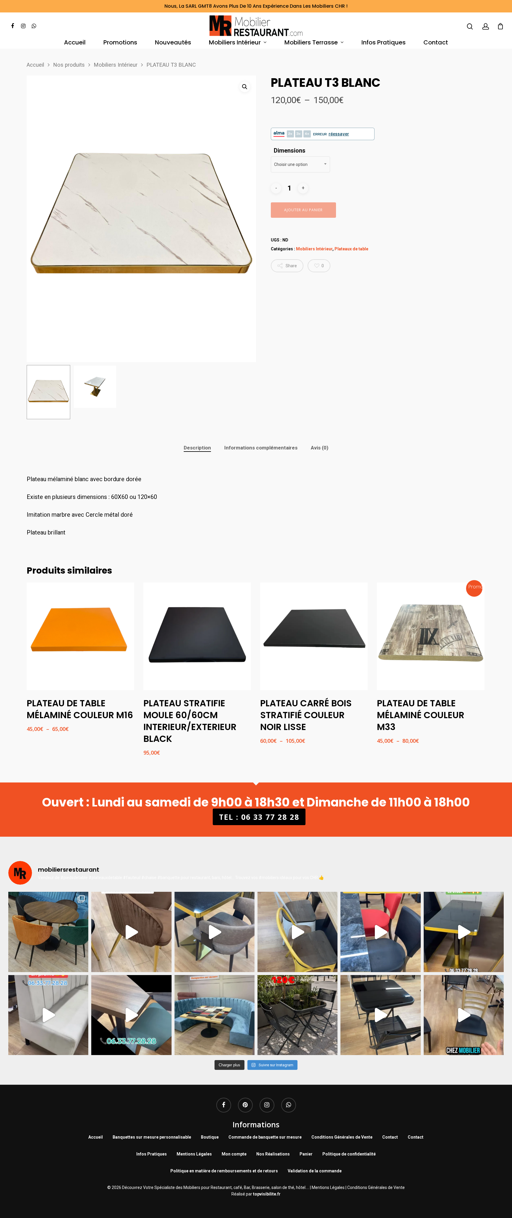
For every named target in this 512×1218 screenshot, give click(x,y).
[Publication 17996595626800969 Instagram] (380, 932)
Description (197, 448)
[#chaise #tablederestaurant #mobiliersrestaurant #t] (215, 932)
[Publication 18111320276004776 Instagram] (297, 932)
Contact (435, 43)
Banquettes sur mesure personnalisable (152, 1137)
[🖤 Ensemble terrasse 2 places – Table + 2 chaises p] (297, 1015)
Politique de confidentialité (349, 1154)
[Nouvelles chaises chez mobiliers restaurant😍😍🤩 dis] (131, 932)
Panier (306, 1154)
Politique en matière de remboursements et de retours (224, 1171)
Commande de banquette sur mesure (265, 1137)
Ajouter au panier (303, 209)
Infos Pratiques (383, 43)
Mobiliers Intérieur (235, 43)
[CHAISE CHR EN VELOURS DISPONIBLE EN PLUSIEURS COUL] (48, 932)
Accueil (75, 43)
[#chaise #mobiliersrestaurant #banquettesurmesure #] (48, 1015)
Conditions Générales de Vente (341, 1137)
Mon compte (234, 1154)
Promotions (120, 43)
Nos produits (69, 65)
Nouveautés (173, 43)
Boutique (210, 1137)
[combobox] (300, 164)
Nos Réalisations (273, 1154)
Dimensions (289, 150)
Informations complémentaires (260, 448)
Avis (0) (319, 448)
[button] (244, 86)
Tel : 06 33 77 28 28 (259, 817)
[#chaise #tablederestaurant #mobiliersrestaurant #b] (464, 932)
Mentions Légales (194, 1154)
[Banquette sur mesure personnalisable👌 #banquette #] (215, 1015)
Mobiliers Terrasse (311, 43)
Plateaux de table (351, 249)
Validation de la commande (315, 1171)
